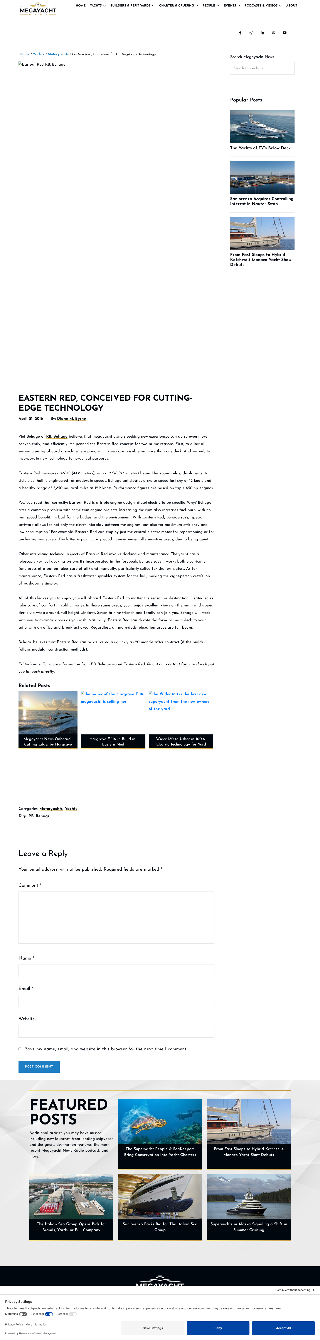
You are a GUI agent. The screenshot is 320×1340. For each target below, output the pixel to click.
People (209, 5)
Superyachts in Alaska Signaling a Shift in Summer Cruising (249, 1227)
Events (230, 5)
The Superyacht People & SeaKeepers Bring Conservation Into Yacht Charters (160, 1152)
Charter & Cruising (176, 5)
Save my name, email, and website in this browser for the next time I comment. (106, 1049)
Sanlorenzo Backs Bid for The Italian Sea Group (160, 1227)
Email (26, 988)
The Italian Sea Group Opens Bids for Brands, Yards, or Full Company (71, 1227)
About (291, 5)
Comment (30, 885)
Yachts (96, 5)
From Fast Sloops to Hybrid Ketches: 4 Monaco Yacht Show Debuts (249, 1152)
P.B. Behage (56, 437)
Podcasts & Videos (261, 5)
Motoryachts (51, 809)
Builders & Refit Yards (130, 5)
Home (81, 5)
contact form (178, 664)
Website (27, 1019)
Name (26, 958)
